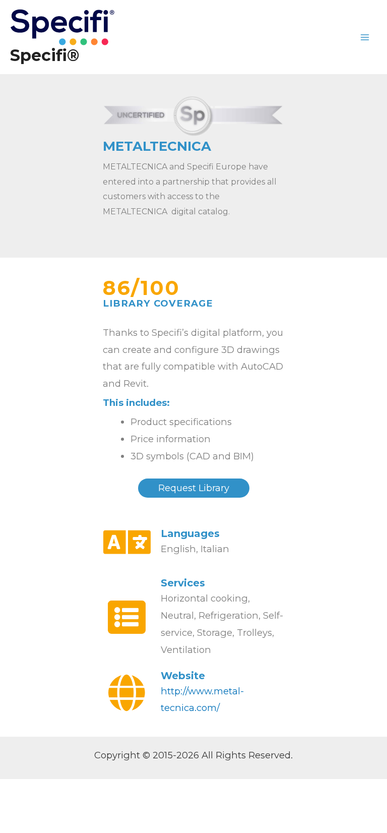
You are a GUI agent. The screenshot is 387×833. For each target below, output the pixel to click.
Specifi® (44, 55)
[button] (193, 488)
